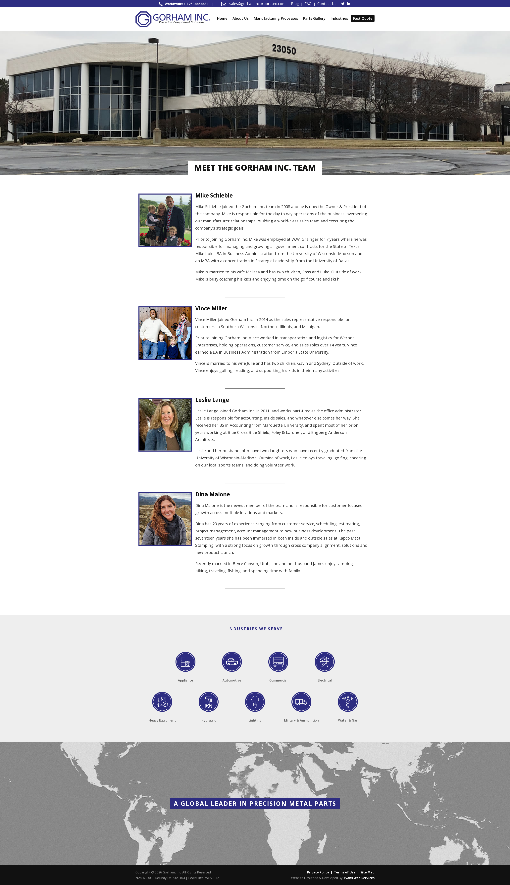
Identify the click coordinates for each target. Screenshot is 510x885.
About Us (240, 18)
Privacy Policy (318, 872)
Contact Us (326, 3)
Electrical (325, 680)
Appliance (185, 680)
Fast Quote (363, 18)
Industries (339, 18)
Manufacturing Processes (276, 18)
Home (222, 18)
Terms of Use (344, 872)
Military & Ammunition (301, 720)
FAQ (308, 3)
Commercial (278, 680)
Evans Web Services (359, 878)
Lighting (255, 720)
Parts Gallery (314, 18)
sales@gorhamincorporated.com (256, 3)
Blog (295, 3)
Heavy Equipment (162, 720)
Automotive (232, 680)
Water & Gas (348, 720)
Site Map (367, 872)
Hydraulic (208, 720)
